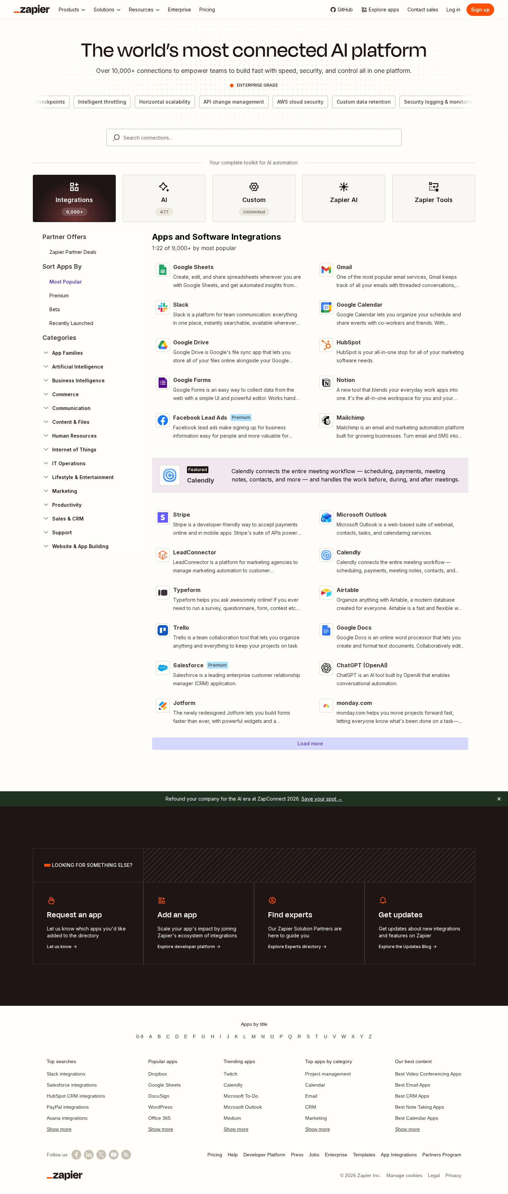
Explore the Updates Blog (405, 946)
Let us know (59, 946)
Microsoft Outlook (243, 1107)
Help (233, 1154)
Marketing (316, 1118)
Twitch (230, 1074)
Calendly (233, 1085)
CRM (310, 1107)
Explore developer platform (186, 946)
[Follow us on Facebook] (76, 1154)
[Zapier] (32, 10)
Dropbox (157, 1074)
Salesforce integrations (72, 1085)
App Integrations (399, 1154)
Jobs (314, 1154)
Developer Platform (264, 1154)
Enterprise (336, 1154)
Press (297, 1154)
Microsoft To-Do (241, 1096)
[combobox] (254, 137)
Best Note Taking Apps (419, 1107)
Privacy (453, 1175)
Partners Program (441, 1154)
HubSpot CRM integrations (76, 1096)
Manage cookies (404, 1175)
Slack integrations (66, 1074)
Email (311, 1096)
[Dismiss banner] (499, 799)
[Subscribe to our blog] (126, 1154)
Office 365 (159, 1118)
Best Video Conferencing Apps (428, 1074)
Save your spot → (321, 799)
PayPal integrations (68, 1107)
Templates (364, 1154)
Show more (59, 1129)
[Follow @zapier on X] (101, 1154)
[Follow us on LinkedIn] (89, 1154)
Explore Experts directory (294, 946)
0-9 (139, 1036)
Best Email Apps (412, 1085)
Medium (232, 1118)
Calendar (315, 1085)
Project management (328, 1074)
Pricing (214, 1154)
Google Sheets (164, 1085)
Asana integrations (67, 1118)
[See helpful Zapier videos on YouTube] (114, 1154)
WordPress (160, 1107)
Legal (434, 1175)
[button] (92, 282)
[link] (74, 198)
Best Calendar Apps (416, 1118)
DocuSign (158, 1096)
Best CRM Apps (412, 1096)
